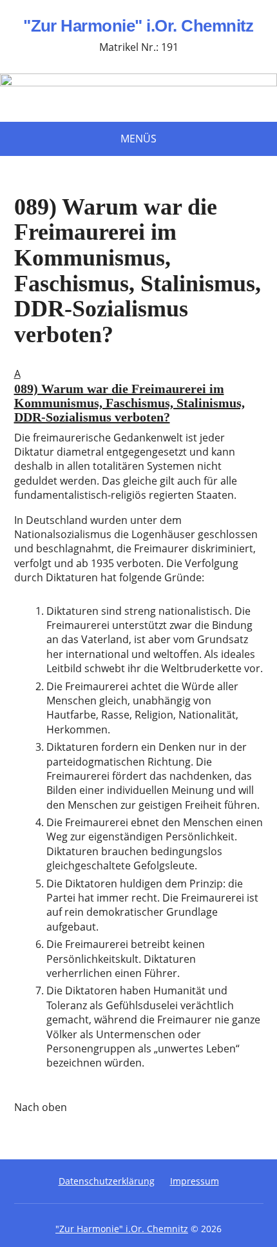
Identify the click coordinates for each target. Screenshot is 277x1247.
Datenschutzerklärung (107, 1181)
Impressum (194, 1181)
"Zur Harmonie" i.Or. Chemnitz (138, 26)
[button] (138, 398)
